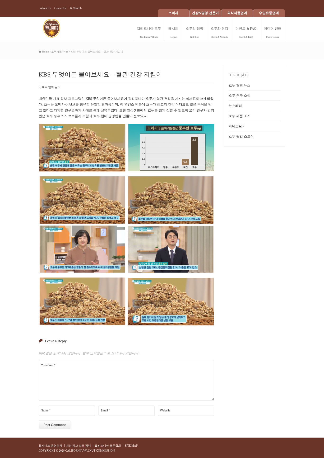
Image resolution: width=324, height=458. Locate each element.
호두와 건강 (219, 32)
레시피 (173, 32)
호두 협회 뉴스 (51, 87)
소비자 (173, 13)
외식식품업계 (237, 13)
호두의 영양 (194, 32)
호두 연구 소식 (239, 95)
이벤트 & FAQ (246, 32)
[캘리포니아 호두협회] (56, 28)
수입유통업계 (269, 13)
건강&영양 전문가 (205, 13)
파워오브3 (236, 126)
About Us (45, 8)
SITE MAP (131, 445)
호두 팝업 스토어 (241, 136)
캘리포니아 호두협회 (108, 445)
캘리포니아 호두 (149, 32)
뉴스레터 (235, 106)
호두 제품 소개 (239, 116)
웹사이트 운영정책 (50, 445)
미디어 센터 (272, 32)
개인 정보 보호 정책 (78, 445)
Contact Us (60, 8)
